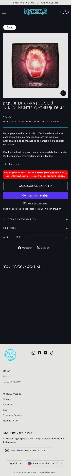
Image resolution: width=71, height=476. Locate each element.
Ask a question (14, 237)
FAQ (5, 410)
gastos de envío (15, 121)
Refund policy (11, 420)
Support (7, 404)
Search (7, 399)
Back (10, 27)
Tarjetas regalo (12, 381)
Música (7, 376)
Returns (9, 228)
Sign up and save (17, 433)
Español (13, 463)
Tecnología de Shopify (47, 472)
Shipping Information (20, 219)
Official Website (12, 393)
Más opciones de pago (35, 203)
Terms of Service (12, 415)
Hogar (6, 371)
